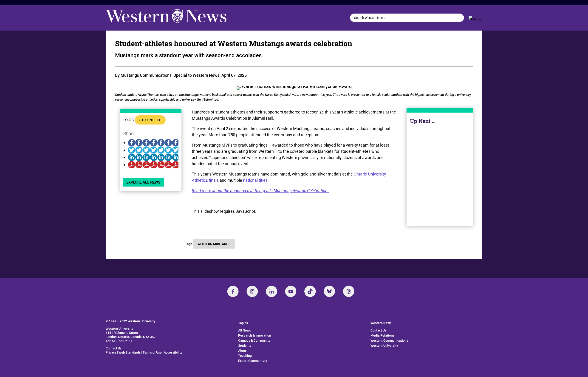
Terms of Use (152, 352)
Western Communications (389, 340)
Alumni (243, 350)
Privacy (111, 352)
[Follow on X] (329, 291)
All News (244, 330)
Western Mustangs (214, 244)
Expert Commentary (252, 360)
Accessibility (173, 352)
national (250, 180)
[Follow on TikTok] (310, 291)
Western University (384, 345)
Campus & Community (440, 196)
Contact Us (114, 348)
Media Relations (382, 335)
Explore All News (143, 182)
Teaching (245, 355)
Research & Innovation (254, 335)
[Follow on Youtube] (290, 291)
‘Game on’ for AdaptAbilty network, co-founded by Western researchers (439, 173)
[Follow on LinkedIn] (271, 291)
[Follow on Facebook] (232, 291)
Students (244, 345)
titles (263, 180)
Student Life (150, 120)
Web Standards (130, 352)
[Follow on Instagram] (252, 291)
